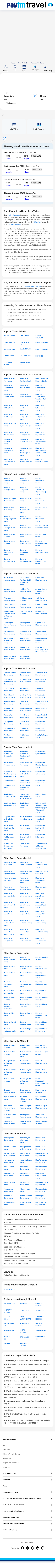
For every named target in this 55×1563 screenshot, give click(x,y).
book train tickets (14, 215)
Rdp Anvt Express (11, 193)
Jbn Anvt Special (11, 152)
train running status (15, 224)
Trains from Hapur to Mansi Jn (16, 1275)
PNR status (37, 222)
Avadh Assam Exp (11, 166)
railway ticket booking (33, 286)
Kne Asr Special (10, 179)
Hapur (26, 158)
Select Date (36, 156)
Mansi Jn (9, 158)
